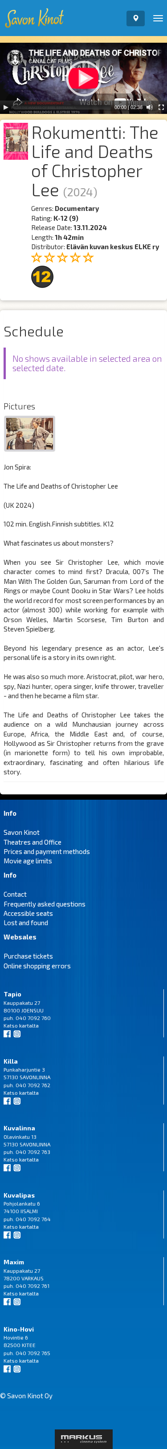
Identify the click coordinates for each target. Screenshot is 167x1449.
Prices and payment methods (47, 851)
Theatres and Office (32, 842)
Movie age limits (28, 861)
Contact (15, 894)
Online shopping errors (37, 966)
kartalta (29, 1025)
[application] (83, 78)
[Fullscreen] (161, 107)
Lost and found (26, 923)
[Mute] (149, 107)
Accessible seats (28, 913)
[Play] (5, 107)
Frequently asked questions (45, 904)
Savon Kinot (22, 832)
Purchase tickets (28, 956)
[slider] (62, 107)
